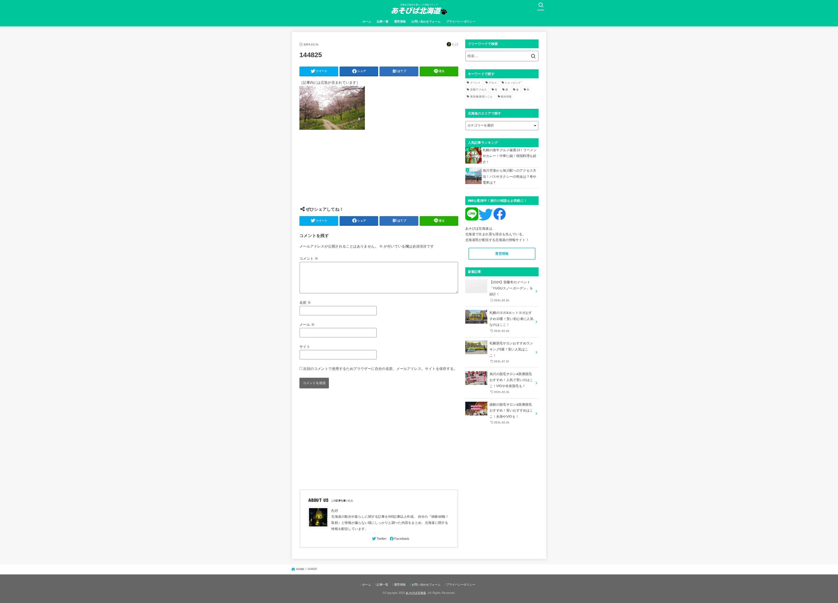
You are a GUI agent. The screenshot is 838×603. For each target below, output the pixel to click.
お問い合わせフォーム (426, 21)
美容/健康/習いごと (481, 96)
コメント (308, 258)
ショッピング (513, 82)
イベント (475, 82)
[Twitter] (379, 538)
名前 (305, 302)
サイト (304, 346)
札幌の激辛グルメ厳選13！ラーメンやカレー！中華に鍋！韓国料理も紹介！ (510, 156)
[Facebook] (399, 538)
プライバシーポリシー (461, 21)
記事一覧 (383, 21)
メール (307, 324)
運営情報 (400, 21)
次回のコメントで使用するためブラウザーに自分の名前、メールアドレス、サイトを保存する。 (380, 369)
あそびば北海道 (416, 592)
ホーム (366, 21)
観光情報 (506, 96)
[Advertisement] (378, 171)
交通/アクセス (478, 89)
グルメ (493, 82)
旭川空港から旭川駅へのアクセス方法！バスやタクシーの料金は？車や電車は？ (509, 176)
